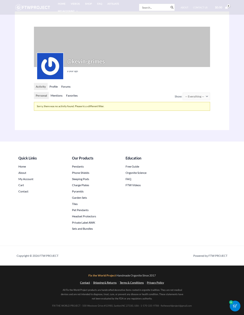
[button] (76, 11)
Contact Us (200, 7)
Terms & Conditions (132, 282)
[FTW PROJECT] (33, 7)
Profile (53, 86)
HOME (62, 3)
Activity (41, 86)
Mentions (57, 95)
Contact (85, 282)
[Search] (172, 7)
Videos (75, 3)
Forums (66, 86)
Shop (88, 3)
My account (66, 11)
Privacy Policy (155, 282)
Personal (41, 95)
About (184, 7)
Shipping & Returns (105, 282)
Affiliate (113, 3)
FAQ (99, 3)
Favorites (72, 95)
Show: (178, 96)
